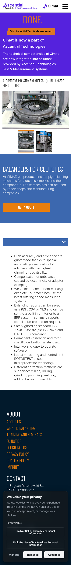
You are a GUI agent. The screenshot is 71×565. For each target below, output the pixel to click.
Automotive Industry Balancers (23, 80)
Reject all (33, 554)
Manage (14, 554)
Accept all (54, 554)
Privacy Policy (14, 522)
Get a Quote (26, 207)
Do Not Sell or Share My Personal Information (35, 532)
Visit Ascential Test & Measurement (31, 31)
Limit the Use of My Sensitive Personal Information (35, 543)
